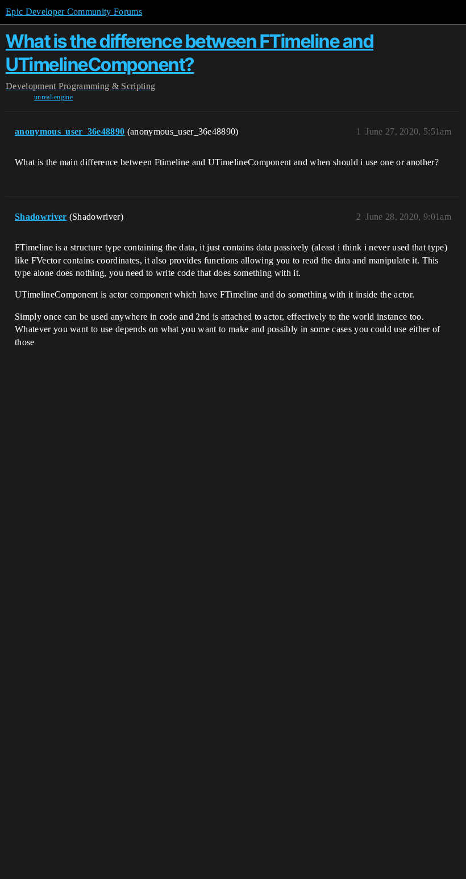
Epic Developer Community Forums (74, 11)
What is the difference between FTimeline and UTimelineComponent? (189, 52)
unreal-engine (53, 97)
